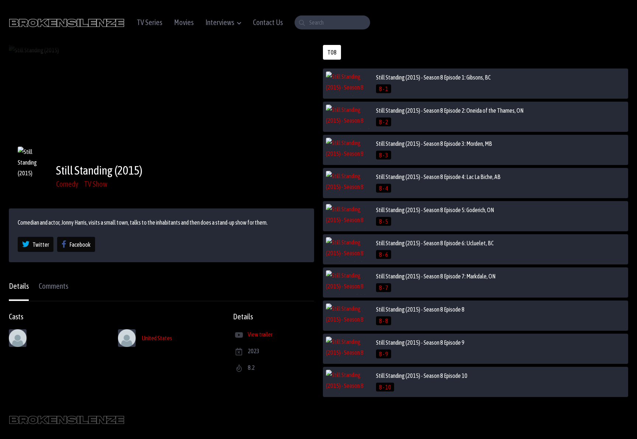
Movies (184, 22)
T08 (332, 52)
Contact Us (268, 22)
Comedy (67, 184)
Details (19, 286)
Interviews (219, 22)
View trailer (260, 334)
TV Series (149, 22)
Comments (53, 286)
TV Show (95, 184)
